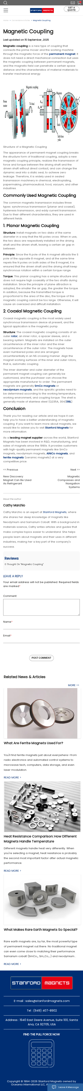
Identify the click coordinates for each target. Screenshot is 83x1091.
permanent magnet (62, 54)
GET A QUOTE (71, 8)
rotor (14, 336)
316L (68, 401)
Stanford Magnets (57, 428)
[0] (77, 2)
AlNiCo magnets (57, 453)
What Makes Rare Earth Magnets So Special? (40, 929)
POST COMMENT (41, 657)
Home (5, 20)
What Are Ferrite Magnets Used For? (33, 743)
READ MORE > (12, 777)
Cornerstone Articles (21, 20)
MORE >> (73, 685)
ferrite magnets (13, 457)
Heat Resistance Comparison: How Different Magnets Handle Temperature (40, 839)
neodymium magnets (17, 389)
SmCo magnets (45, 386)
